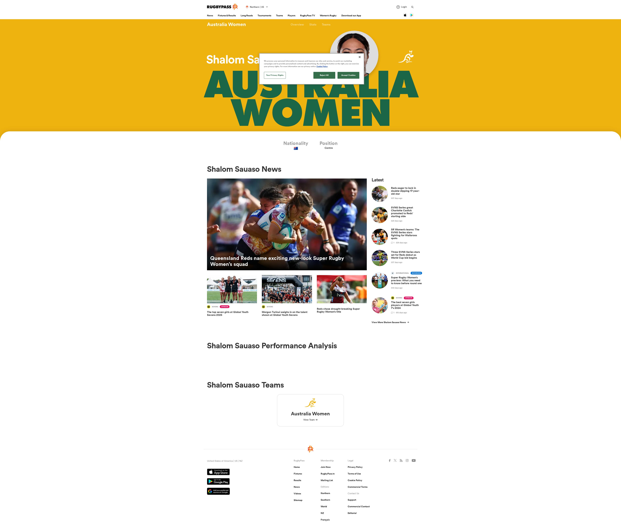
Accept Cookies (348, 75)
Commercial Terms (357, 487)
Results (297, 480)
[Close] (359, 57)
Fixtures (298, 473)
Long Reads (247, 15)
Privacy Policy (355, 467)
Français (325, 519)
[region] (311, 68)
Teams (279, 15)
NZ (322, 513)
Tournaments (264, 15)
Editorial (352, 513)
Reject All (324, 75)
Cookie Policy (355, 480)
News (210, 15)
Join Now (326, 467)
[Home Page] (222, 7)
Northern (325, 493)
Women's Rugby (328, 15)
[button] (297, 24)
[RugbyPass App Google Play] (239, 482)
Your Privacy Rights (275, 75)
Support (352, 499)
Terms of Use (354, 473)
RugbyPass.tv (328, 473)
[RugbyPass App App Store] (239, 472)
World (324, 506)
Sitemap (298, 500)
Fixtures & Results (227, 15)
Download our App (351, 15)
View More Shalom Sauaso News (389, 322)
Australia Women (226, 24)
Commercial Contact (359, 506)
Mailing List (327, 480)
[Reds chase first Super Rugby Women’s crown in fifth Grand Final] (342, 298)
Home (297, 467)
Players (291, 15)
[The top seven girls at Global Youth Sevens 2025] (232, 298)
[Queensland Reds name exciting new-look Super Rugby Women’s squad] (287, 224)
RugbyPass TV (307, 15)
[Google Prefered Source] (239, 492)
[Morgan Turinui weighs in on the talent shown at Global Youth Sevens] (287, 298)
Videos (297, 493)
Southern (325, 499)
